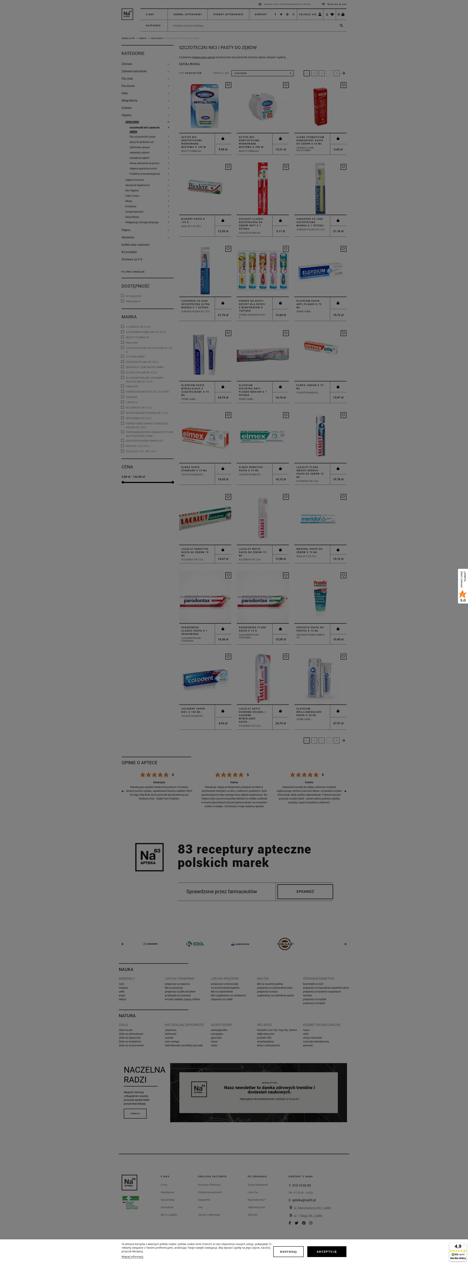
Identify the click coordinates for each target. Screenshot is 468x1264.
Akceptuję (327, 1251)
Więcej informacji (132, 1256)
